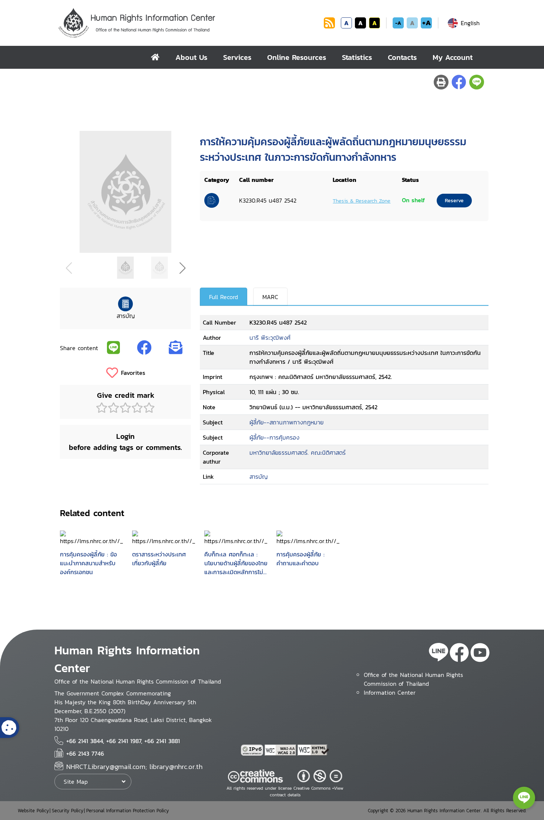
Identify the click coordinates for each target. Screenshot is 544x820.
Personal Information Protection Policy (127, 810)
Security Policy (67, 810)
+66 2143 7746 (85, 753)
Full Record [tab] (223, 296)
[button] (182, 268)
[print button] (441, 82)
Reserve (454, 200)
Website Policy (33, 810)
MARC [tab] (270, 296)
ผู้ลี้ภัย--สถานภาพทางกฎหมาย (286, 422)
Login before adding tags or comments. (125, 442)
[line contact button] (524, 798)
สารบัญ (258, 476)
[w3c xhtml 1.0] (313, 750)
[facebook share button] (458, 82)
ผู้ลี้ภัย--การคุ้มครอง (274, 437)
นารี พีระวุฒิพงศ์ (270, 337)
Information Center (390, 692)
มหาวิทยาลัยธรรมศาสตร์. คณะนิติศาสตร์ (297, 452)
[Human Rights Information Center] (190, 22)
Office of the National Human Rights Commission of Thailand (413, 679)
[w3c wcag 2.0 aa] (281, 750)
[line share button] (476, 82)
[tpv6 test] (253, 750)
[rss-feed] (438, 653)
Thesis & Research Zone (361, 201)
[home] (155, 57)
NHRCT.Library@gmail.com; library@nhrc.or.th (134, 767)
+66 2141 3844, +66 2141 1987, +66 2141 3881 (123, 740)
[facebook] (459, 653)
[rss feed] (329, 26)
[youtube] (480, 653)
